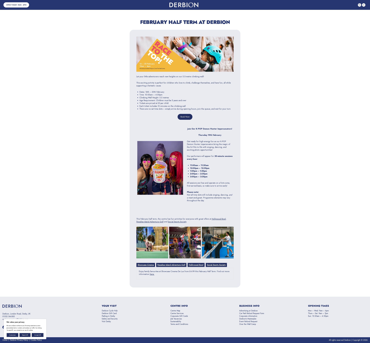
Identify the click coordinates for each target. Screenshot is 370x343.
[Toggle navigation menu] (363, 5)
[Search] (359, 5)
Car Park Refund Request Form (251, 313)
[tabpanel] (185, 273)
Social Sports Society (177, 221)
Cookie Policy (36, 340)
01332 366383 (8, 316)
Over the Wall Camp (247, 324)
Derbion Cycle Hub (110, 310)
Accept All (37, 335)
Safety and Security (110, 318)
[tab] (145, 265)
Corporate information (248, 316)
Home (4, 340)
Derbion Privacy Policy (19, 340)
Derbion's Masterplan (247, 318)
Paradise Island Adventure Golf (150, 221)
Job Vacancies (176, 318)
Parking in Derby (108, 316)
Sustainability (175, 321)
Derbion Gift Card (109, 313)
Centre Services (177, 313)
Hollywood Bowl (219, 218)
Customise (12, 335)
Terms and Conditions (179, 324)
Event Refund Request (248, 321)
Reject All (25, 335)
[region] (25, 329)
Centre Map (175, 310)
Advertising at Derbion (248, 310)
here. (152, 274)
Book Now (185, 116)
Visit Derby (106, 321)
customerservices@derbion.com (15, 319)
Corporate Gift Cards (179, 316)
